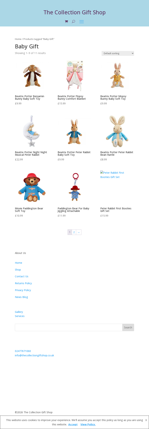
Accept (73, 424)
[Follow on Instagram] (32, 377)
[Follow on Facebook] (18, 377)
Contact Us (21, 276)
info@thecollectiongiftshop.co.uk (34, 355)
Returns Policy (23, 283)
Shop (18, 269)
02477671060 (23, 351)
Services (20, 316)
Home (18, 39)
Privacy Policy (23, 290)
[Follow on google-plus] (25, 377)
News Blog (21, 297)
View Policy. (88, 424)
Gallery (19, 312)
